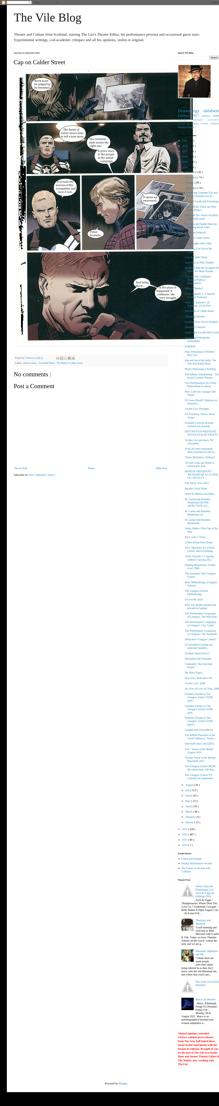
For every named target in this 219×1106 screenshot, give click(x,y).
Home (91, 468)
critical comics (30, 363)
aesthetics (207, 115)
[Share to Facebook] (69, 358)
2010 (185, 845)
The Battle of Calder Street (69, 363)
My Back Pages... (194, 672)
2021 (185, 140)
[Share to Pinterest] (73, 358)
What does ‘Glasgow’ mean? (200, 639)
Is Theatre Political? (195, 232)
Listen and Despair (191, 858)
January (189, 822)
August (189, 784)
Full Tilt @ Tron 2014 (197, 483)
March (189, 811)
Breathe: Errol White (196, 488)
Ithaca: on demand (205, 999)
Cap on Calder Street (196, 257)
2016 (185, 156)
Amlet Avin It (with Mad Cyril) (201, 332)
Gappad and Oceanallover (199, 729)
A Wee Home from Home (199, 542)
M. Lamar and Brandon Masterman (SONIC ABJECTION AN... (197, 502)
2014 (185, 167)
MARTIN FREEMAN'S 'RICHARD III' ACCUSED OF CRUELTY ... (201, 474)
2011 (185, 839)
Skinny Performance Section (196, 863)
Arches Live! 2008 (195, 683)
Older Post (161, 468)
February (190, 816)
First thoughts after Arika (198, 243)
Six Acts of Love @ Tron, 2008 (202, 688)
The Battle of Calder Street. (199, 311)
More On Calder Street (197, 237)
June (188, 795)
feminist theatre (186, 127)
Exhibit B (190, 346)
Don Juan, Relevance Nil (198, 678)
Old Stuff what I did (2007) (199, 743)
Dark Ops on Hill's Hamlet (199, 262)
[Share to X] (65, 358)
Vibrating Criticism (195, 327)
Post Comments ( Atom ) (41, 474)
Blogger (123, 1083)
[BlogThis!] (61, 358)
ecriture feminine (210, 123)
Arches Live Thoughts (197, 408)
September (191, 188)
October (190, 182)
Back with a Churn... (196, 537)
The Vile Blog (47, 17)
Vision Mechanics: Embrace (200, 457)
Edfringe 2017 (190, 115)
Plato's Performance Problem (200, 369)
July (187, 790)
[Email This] (57, 358)
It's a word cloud (194, 599)
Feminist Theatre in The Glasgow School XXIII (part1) (199, 721)
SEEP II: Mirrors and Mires (199, 493)
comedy (184, 119)
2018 (185, 146)
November (191, 177)
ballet (216, 115)
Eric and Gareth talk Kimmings (201, 201)
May (188, 801)
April (188, 806)
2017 (185, 151)
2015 (185, 161)
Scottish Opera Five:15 (197, 653)
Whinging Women (195, 316)
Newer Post (21, 468)
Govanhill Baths (47, 363)
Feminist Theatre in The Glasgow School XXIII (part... (199, 697)
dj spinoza (194, 123)
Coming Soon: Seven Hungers (201, 321)
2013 (185, 829)
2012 (185, 834)
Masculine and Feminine (198, 658)
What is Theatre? (194, 288)
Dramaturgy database (198, 110)
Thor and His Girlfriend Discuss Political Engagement (197, 280)
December (191, 172)
